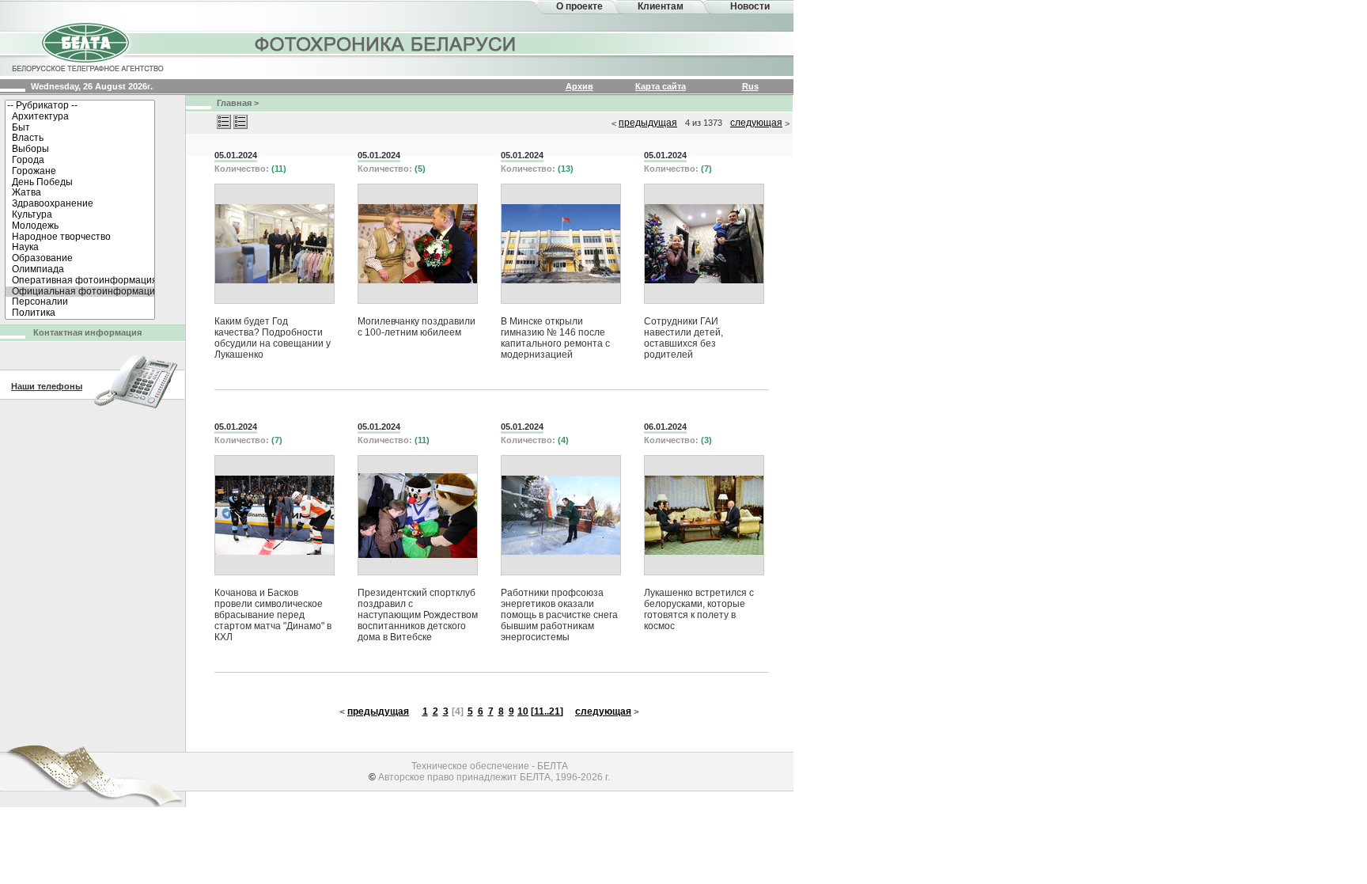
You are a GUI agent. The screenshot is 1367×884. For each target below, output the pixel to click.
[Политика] (80, 313)
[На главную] (87, 46)
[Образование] (80, 258)
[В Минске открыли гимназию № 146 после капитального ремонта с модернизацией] (561, 244)
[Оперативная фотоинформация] (80, 280)
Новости (750, 6)
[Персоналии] (80, 302)
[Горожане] (80, 171)
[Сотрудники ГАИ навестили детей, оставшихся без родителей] (704, 244)
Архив (579, 86)
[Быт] (80, 128)
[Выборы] (80, 149)
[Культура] (80, 215)
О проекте (579, 6)
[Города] (80, 160)
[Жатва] (80, 193)
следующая (756, 122)
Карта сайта (660, 86)
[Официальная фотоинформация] (80, 292)
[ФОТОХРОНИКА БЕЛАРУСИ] (386, 43)
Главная (234, 103)
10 (522, 711)
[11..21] (547, 711)
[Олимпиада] (80, 269)
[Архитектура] (80, 117)
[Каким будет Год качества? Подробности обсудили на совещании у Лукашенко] (274, 244)
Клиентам (661, 6)
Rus (750, 86)
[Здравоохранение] (80, 204)
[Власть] (80, 138)
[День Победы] (80, 182)
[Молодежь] (80, 226)
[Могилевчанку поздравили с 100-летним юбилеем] (418, 244)
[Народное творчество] (80, 237)
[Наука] (80, 247)
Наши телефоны (46, 386)
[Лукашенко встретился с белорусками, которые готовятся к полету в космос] (704, 515)
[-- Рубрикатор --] (80, 106)
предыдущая (648, 122)
